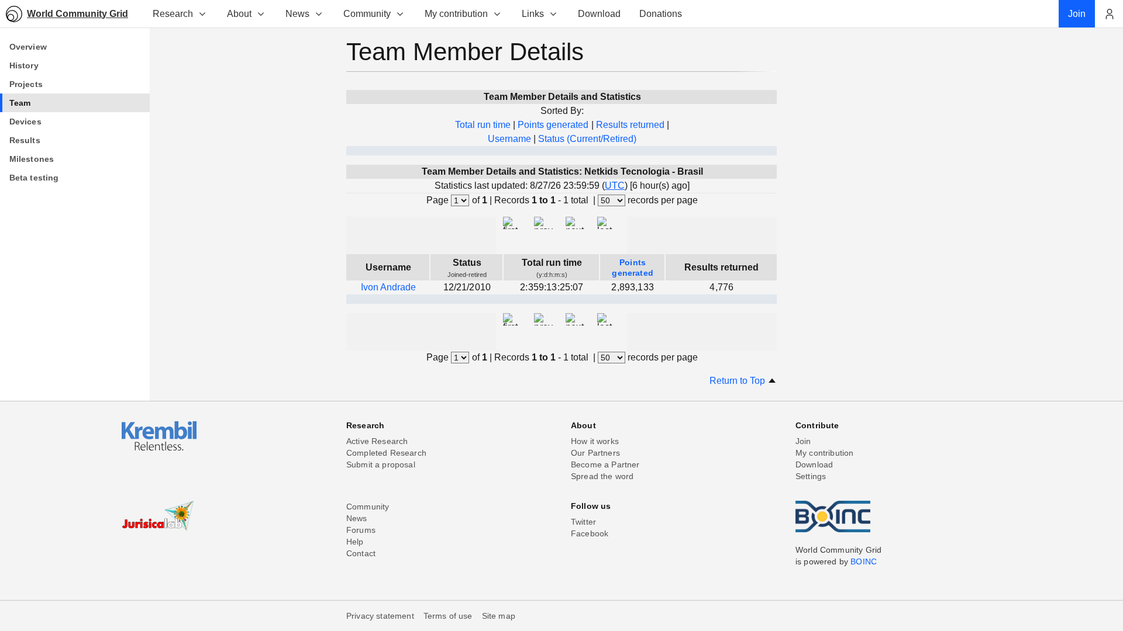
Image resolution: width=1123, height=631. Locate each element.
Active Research (377, 441)
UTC (615, 185)
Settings (810, 476)
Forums (361, 530)
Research (173, 14)
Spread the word (602, 476)
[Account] (1109, 14)
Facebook (589, 533)
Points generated (553, 125)
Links (533, 14)
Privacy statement (380, 615)
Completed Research (386, 452)
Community (367, 14)
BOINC (863, 561)
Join (803, 441)
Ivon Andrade (388, 287)
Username (509, 139)
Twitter (583, 521)
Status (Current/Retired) (587, 139)
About (239, 14)
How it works (595, 441)
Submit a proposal (380, 464)
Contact (361, 553)
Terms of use (448, 615)
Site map (498, 615)
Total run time (483, 125)
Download (814, 464)
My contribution (456, 14)
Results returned (630, 125)
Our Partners (595, 452)
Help (355, 541)
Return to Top (738, 381)
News (297, 14)
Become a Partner (605, 464)
